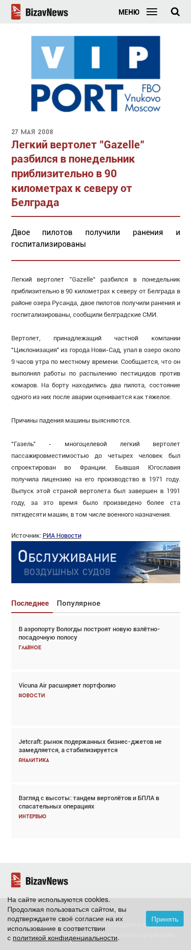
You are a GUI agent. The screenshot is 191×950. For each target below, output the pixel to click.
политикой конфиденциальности (65, 937)
